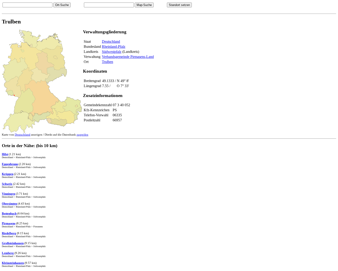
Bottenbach (9, 213)
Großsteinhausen (13, 243)
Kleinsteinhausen (13, 263)
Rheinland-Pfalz (113, 46)
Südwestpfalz (111, 52)
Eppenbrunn (10, 164)
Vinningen (8, 193)
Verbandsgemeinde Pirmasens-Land (128, 57)
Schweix (7, 183)
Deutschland (111, 41)
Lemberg (8, 253)
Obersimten (9, 203)
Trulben (107, 62)
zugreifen (82, 134)
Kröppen (7, 174)
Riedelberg (9, 233)
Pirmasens (8, 223)
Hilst (5, 154)
